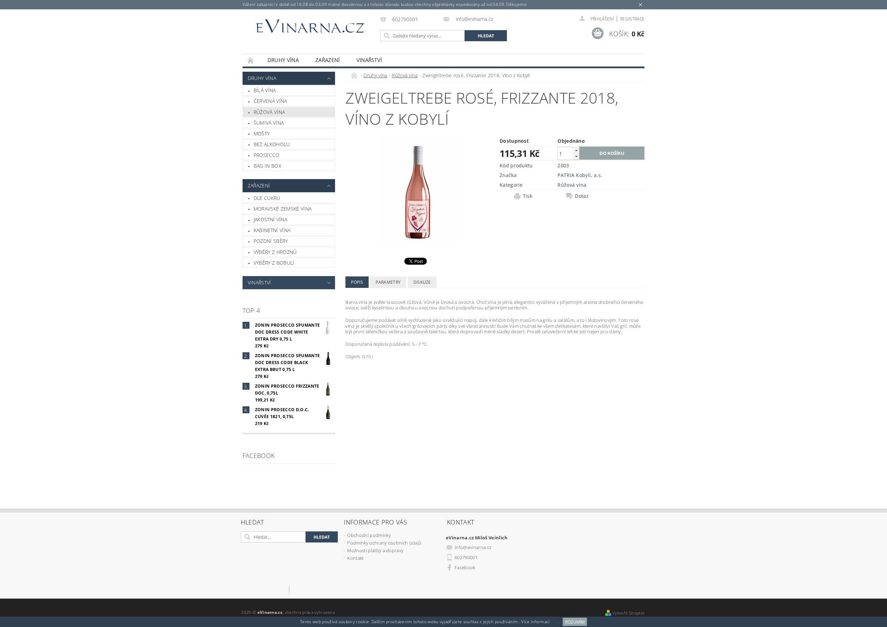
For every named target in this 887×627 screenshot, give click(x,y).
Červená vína (270, 101)
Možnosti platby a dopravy (375, 550)
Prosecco (267, 155)
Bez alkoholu (272, 144)
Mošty (262, 133)
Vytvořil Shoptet (628, 613)
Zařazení (327, 59)
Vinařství (369, 59)
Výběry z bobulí (274, 262)
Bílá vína (265, 90)
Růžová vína (269, 112)
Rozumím (575, 622)
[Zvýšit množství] (576, 150)
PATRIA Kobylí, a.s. (579, 175)
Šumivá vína (269, 123)
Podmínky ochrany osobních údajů (384, 543)
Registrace (632, 19)
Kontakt (355, 558)
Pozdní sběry (271, 241)
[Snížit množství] (576, 156)
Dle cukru (267, 198)
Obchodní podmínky (368, 535)
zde (554, 622)
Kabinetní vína (272, 230)
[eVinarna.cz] (310, 29)
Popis (357, 282)
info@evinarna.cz (473, 547)
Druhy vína (283, 59)
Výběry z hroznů (275, 252)
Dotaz (582, 196)
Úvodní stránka (251, 60)
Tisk (527, 196)
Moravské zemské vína (282, 208)
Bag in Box (267, 165)
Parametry (388, 282)
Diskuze (422, 282)
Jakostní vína (270, 219)
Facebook (465, 567)
